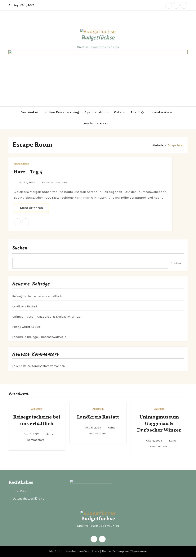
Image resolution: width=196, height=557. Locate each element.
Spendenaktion (96, 112)
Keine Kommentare (55, 182)
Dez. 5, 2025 (32, 434)
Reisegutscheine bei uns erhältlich (37, 296)
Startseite (157, 145)
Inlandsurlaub (21, 164)
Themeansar (138, 551)
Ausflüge (138, 112)
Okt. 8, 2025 (93, 427)
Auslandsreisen (96, 123)
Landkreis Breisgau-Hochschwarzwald (39, 337)
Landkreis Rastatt (24, 306)
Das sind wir (30, 112)
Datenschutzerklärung (28, 498)
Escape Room (176, 145)
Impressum (21, 490)
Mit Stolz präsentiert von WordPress (74, 551)
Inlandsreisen (161, 112)
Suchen (20, 248)
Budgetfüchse (98, 38)
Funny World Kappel (26, 326)
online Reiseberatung (62, 112)
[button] (9, 117)
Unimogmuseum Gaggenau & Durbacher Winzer (47, 316)
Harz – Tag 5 (28, 172)
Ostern (119, 112)
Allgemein (36, 409)
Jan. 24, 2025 (27, 182)
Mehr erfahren (31, 208)
